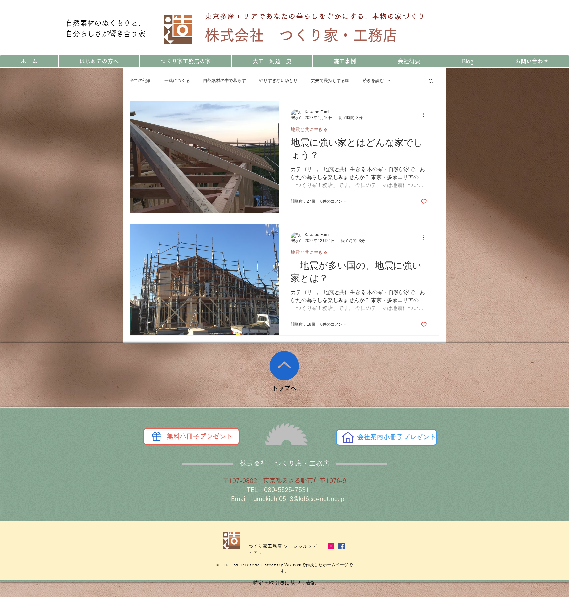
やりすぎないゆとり (278, 80)
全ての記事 (140, 80)
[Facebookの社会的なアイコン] (341, 546)
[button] (431, 81)
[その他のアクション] (426, 115)
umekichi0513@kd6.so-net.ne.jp (298, 498)
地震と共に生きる (309, 129)
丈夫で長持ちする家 (330, 80)
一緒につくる (177, 80)
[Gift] (156, 436)
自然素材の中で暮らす (224, 80)
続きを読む (373, 80)
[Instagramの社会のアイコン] (331, 546)
